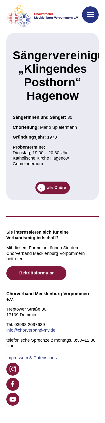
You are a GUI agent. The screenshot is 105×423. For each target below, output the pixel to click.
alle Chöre (56, 187)
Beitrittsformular (36, 273)
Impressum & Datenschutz (32, 357)
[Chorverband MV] (43, 16)
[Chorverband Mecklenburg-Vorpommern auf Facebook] (12, 384)
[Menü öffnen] (90, 14)
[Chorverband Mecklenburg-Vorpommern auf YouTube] (12, 399)
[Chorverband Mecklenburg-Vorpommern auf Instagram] (12, 369)
